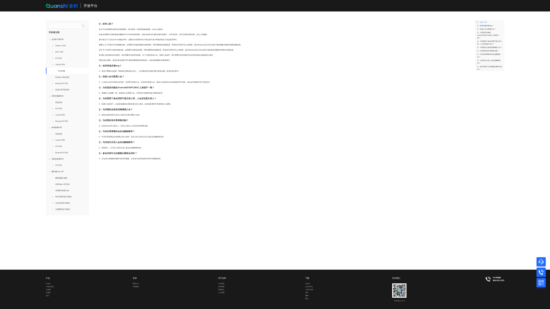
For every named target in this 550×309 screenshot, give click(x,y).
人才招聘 (221, 292)
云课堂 (48, 292)
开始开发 (58, 102)
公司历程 (221, 283)
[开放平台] (62, 6)
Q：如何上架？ (482, 22)
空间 (306, 292)
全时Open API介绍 (62, 184)
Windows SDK (60, 46)
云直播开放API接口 (62, 209)
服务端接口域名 (61, 178)
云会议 (48, 283)
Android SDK (60, 65)
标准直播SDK (57, 127)
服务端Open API (58, 172)
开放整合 (136, 286)
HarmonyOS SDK (61, 83)
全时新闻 (221, 286)
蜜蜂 (306, 295)
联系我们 (221, 289)
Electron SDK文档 (62, 77)
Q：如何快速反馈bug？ (485, 25)
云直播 (48, 289)
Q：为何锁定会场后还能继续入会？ (489, 47)
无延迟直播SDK (58, 159)
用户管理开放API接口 (63, 197)
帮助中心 (136, 283)
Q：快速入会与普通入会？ (486, 29)
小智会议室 (50, 286)
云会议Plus (309, 286)
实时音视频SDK (58, 96)
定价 (47, 295)
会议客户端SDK (58, 39)
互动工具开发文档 (62, 90)
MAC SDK (59, 52)
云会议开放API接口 (62, 203)
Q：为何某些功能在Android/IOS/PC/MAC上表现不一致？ (488, 35)
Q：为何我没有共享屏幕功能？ (488, 51)
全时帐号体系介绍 (62, 190)
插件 (306, 298)
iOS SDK (58, 58)
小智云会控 (309, 289)
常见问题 (61, 71)
